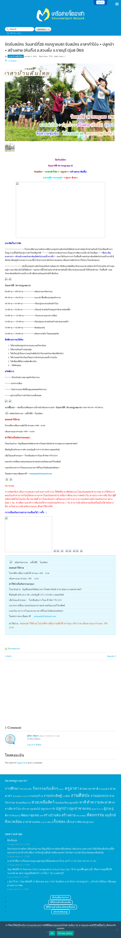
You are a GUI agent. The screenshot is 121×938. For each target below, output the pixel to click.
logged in (21, 762)
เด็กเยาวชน (74, 822)
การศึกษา (12, 788)
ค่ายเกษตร (17, 796)
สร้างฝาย (68, 815)
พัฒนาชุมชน (30, 815)
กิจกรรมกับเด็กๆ (45, 788)
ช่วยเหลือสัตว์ (43, 802)
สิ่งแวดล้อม (81, 815)
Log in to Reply (34, 744)
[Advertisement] (60, 696)
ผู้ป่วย (107, 808)
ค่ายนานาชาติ (89, 788)
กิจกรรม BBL (26, 789)
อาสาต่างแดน (31, 822)
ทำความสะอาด (99, 802)
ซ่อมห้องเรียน (62, 802)
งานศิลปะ (80, 795)
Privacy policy (65, 933)
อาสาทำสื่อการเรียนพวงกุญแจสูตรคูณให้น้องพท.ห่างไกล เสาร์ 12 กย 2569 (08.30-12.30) (51, 860)
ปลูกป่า (62, 808)
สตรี (41, 815)
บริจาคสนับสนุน (60, 911)
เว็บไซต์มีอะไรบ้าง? (60, 897)
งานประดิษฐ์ (52, 795)
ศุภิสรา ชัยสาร (33, 735)
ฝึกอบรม (16, 815)
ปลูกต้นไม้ (35, 808)
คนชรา (61, 789)
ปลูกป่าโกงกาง (97, 809)
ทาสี (82, 802)
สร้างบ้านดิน (52, 815)
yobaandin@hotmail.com (41, 473)
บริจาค (25, 808)
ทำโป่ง (17, 808)
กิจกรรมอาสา (14, 648)
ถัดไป (9, 656)
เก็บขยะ (59, 821)
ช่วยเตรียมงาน (23, 802)
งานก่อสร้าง (35, 796)
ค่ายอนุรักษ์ (104, 789)
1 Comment (12, 60)
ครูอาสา (72, 788)
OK (52, 933)
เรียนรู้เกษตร (88, 822)
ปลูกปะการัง (48, 808)
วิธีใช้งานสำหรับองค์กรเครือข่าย (60, 907)
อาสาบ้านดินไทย (16, 56)
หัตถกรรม (95, 814)
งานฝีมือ (66, 796)
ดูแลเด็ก (74, 802)
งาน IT (25, 796)
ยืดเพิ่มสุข (12, 840)
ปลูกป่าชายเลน (79, 808)
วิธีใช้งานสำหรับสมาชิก (60, 902)
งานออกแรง (100, 795)
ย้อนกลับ (110, 656)
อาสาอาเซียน (46, 822)
